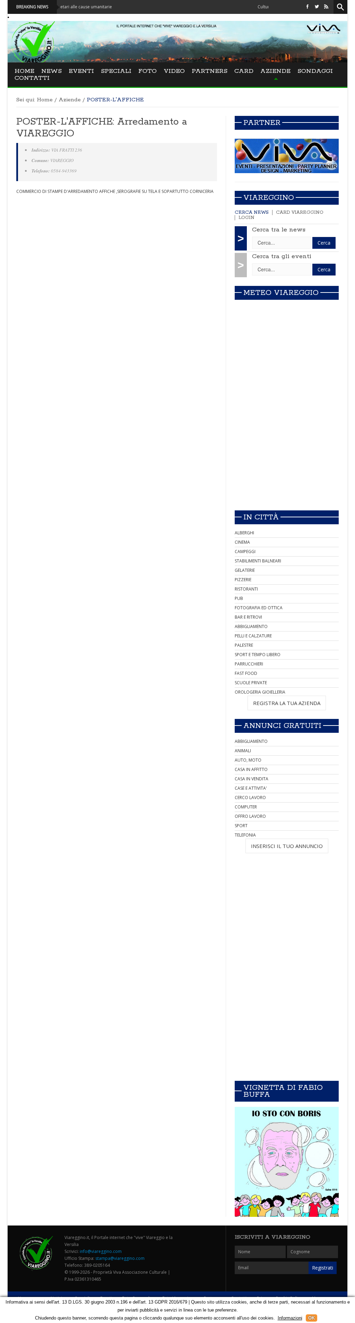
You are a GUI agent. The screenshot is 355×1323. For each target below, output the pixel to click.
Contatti (32, 78)
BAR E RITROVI (248, 617)
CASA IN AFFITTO (251, 769)
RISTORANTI (246, 589)
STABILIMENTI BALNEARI (258, 561)
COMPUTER (246, 807)
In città (261, 517)
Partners (209, 71)
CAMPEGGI (245, 551)
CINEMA (242, 542)
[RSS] (326, 7)
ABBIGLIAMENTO (251, 626)
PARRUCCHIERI (249, 664)
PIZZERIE (243, 580)
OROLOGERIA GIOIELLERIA (260, 692)
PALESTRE (244, 645)
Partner (261, 123)
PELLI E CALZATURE (253, 636)
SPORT (241, 826)
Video (174, 71)
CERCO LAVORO (250, 797)
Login (246, 217)
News (51, 71)
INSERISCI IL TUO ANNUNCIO (287, 845)
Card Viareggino (299, 212)
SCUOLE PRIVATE (251, 683)
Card (243, 71)
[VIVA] (287, 156)
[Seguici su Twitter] (317, 7)
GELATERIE (245, 570)
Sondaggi (315, 71)
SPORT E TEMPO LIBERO (257, 655)
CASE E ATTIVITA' (251, 788)
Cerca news (252, 212)
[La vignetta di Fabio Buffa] (287, 1162)
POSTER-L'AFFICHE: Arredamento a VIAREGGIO (101, 128)
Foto (147, 71)
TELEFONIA (245, 835)
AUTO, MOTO (248, 760)
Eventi (81, 71)
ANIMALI (243, 751)
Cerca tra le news (278, 230)
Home (24, 71)
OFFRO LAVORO (250, 816)
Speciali (116, 71)
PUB (239, 598)
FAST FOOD (246, 673)
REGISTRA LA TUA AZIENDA (286, 702)
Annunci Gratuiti (282, 726)
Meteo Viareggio (281, 293)
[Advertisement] (287, 456)
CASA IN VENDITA (251, 779)
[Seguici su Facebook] (307, 7)
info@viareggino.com (101, 1251)
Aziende (275, 71)
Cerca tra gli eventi (281, 256)
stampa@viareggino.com (120, 1258)
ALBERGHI (244, 533)
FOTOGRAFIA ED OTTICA (259, 608)
